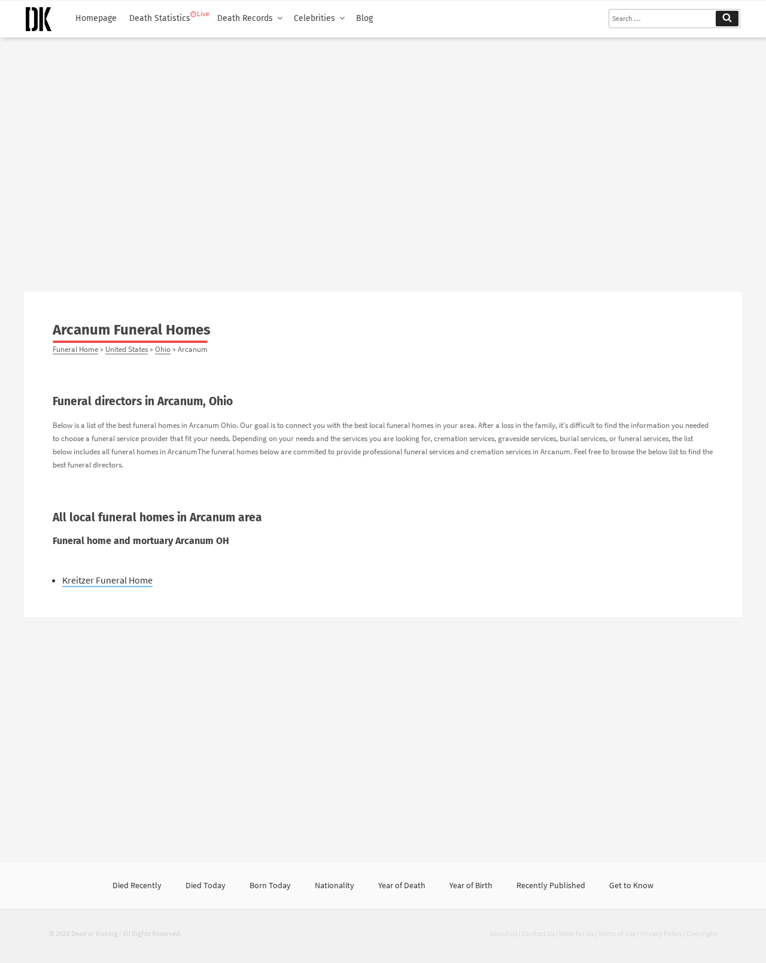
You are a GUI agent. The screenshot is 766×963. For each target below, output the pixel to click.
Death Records (245, 18)
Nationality (334, 885)
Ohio (163, 349)
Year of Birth (471, 885)
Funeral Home (75, 349)
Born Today (270, 885)
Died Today (206, 885)
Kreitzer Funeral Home (107, 580)
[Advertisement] (383, 160)
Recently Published (550, 885)
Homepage (96, 18)
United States (126, 349)
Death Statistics (159, 18)
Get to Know (631, 885)
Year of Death (401, 885)
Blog (364, 18)
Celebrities (314, 18)
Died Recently (137, 885)
